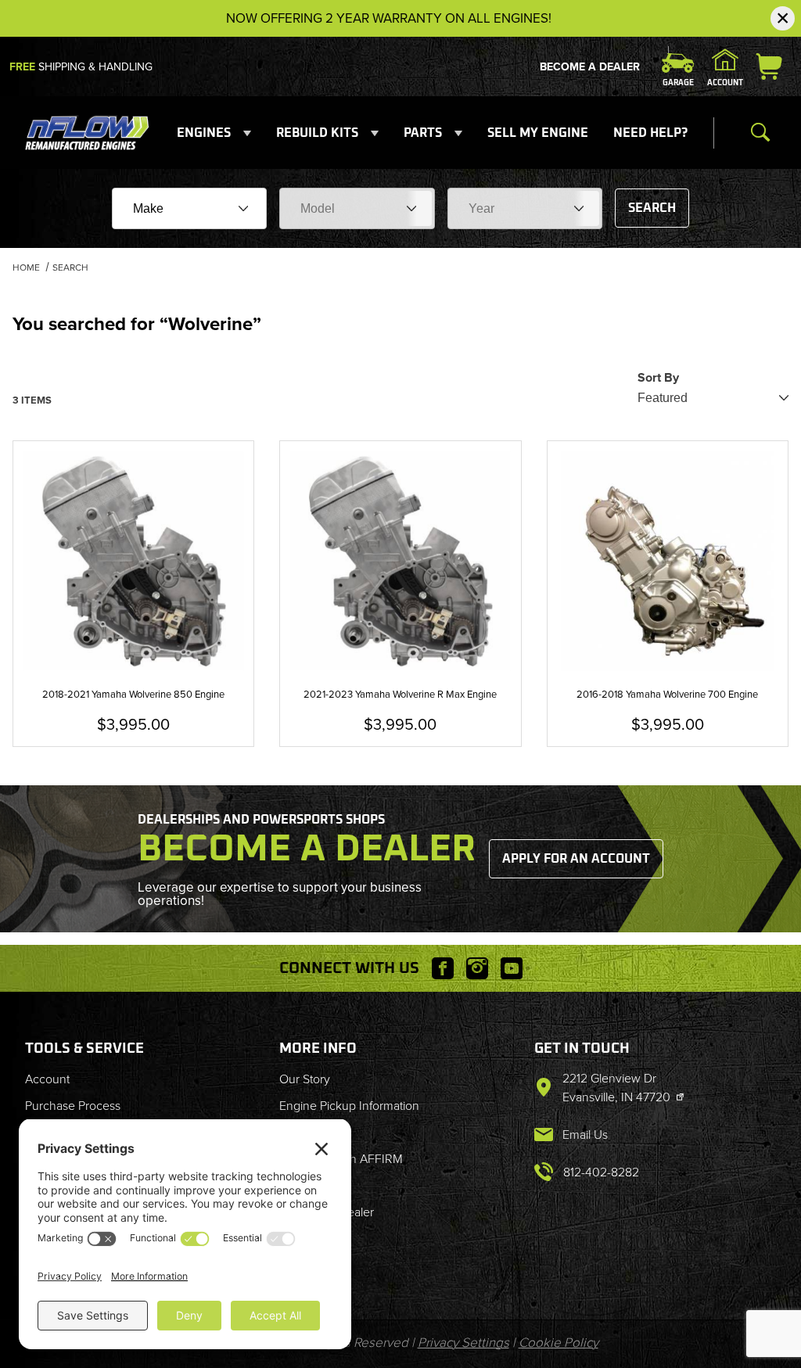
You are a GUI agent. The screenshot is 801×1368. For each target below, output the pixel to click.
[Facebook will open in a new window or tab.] (443, 968)
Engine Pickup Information (349, 1106)
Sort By (658, 377)
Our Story (304, 1079)
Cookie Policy (558, 1342)
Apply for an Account (576, 859)
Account (47, 1079)
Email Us (585, 1135)
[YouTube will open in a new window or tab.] (512, 968)
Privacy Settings (463, 1342)
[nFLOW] (87, 132)
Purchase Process (72, 1106)
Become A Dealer (590, 67)
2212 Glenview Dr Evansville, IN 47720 (617, 1087)
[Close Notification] (782, 18)
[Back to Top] (753, 1270)
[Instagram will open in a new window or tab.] (477, 968)
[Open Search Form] (760, 133)
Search (652, 208)
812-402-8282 (601, 1172)
